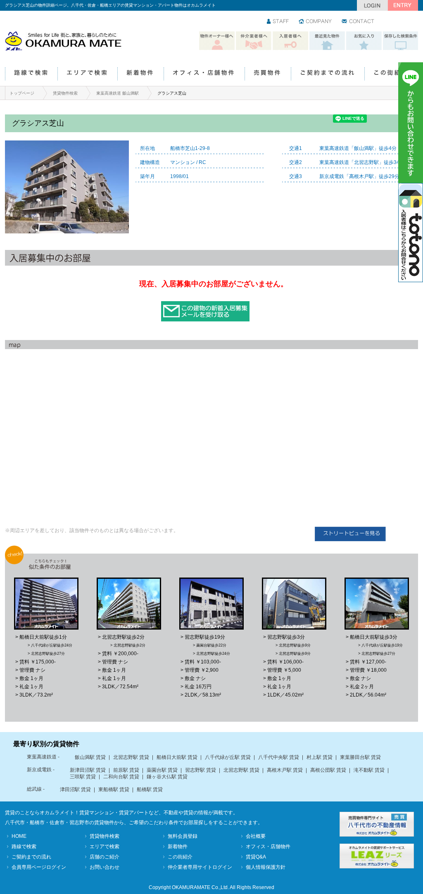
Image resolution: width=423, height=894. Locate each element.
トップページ (22, 93)
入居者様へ (290, 40)
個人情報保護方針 (265, 867)
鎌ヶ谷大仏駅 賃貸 (167, 777)
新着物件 (140, 74)
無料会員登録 (182, 836)
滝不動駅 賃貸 (369, 770)
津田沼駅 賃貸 (75, 789)
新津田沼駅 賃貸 (88, 770)
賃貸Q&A (256, 857)
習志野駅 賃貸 (200, 770)
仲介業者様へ (253, 40)
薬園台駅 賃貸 (162, 770)
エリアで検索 (87, 74)
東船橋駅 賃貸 (113, 789)
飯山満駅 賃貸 (90, 757)
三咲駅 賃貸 (83, 777)
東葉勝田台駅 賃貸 (360, 757)
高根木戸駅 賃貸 (285, 770)
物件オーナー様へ (217, 40)
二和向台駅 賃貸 (121, 777)
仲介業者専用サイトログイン (200, 867)
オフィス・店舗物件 (204, 74)
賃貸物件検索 (65, 93)
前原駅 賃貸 (126, 770)
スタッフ (278, 22)
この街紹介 (391, 74)
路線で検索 (31, 74)
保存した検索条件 (400, 40)
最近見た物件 (327, 40)
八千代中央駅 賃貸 (278, 757)
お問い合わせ (358, 22)
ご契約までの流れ (327, 74)
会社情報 (316, 22)
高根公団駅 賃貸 (328, 770)
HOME (19, 836)
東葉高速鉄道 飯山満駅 (117, 93)
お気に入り (364, 40)
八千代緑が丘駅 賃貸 (228, 757)
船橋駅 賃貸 (150, 789)
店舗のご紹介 (104, 857)
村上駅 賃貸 (320, 757)
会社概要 (256, 836)
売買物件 (268, 74)
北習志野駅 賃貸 (131, 757)
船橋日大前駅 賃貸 (177, 757)
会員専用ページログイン (39, 867)
